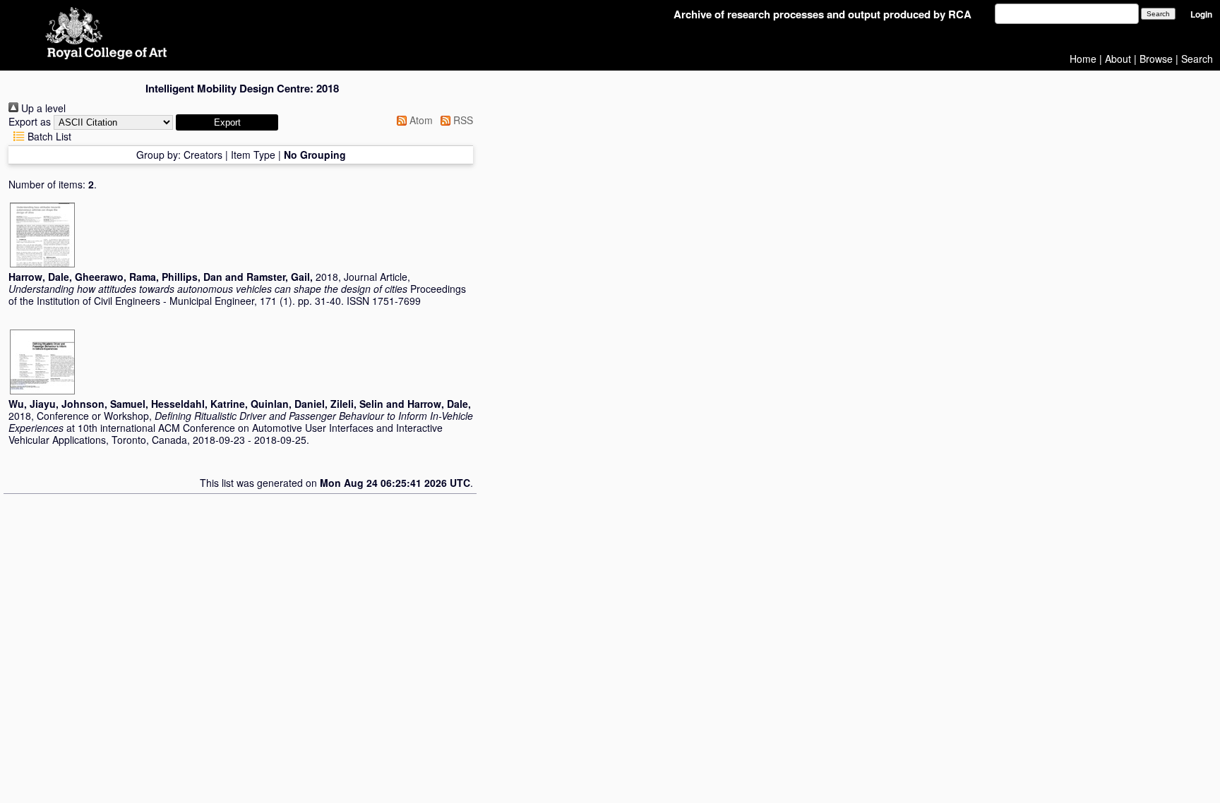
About (1118, 59)
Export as (29, 121)
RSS (461, 120)
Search (1197, 59)
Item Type (253, 154)
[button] (227, 122)
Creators (203, 154)
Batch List (48, 136)
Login (1201, 14)
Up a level (42, 108)
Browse (1156, 59)
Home (1083, 59)
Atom (420, 120)
